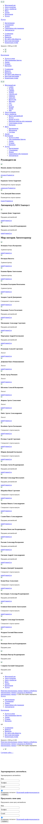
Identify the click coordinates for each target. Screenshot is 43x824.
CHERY (11, 90)
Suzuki (11, 108)
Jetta (10, 110)
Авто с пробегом (10, 9)
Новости (8, 35)
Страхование (9, 25)
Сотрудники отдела (15, 123)
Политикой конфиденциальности (27, 792)
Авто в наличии (10, 7)
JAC (10, 103)
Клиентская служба (11, 42)
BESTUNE (12, 99)
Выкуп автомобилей (16, 116)
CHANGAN (13, 94)
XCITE (11, 89)
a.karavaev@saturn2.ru (8, 188)
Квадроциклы (13, 128)
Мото (6, 11)
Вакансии (8, 37)
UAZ (10, 105)
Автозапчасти (9, 30)
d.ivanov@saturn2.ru (7, 175)
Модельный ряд (10, 5)
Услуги (7, 16)
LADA (11, 87)
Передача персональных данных (12, 691)
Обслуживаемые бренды (13, 60)
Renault (11, 107)
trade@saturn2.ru (6, 220)
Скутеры (12, 132)
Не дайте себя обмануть (13, 39)
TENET (11, 92)
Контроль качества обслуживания (20, 121)
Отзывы (7, 64)
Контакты (8, 66)
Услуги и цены (10, 58)
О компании (9, 33)
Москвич (12, 101)
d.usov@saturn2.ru (7, 201)
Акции (7, 12)
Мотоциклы (13, 130)
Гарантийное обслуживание (14, 28)
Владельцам (9, 14)
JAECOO (12, 98)
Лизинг (7, 26)
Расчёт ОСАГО (14, 119)
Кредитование (10, 23)
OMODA (12, 96)
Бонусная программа (12, 41)
